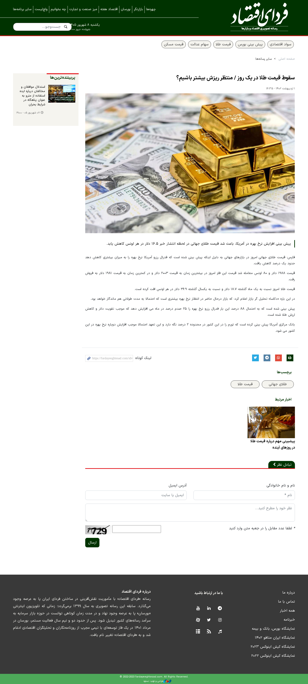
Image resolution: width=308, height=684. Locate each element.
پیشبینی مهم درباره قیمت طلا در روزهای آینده (272, 444)
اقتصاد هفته (109, 9)
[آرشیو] (198, 632)
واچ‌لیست (41, 9)
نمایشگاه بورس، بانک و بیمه (273, 628)
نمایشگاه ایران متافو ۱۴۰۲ (275, 637)
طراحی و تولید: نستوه (153, 681)
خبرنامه (289, 619)
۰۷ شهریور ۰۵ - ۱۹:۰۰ (28, 113)
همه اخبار (287, 610)
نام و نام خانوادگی (281, 485)
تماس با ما (286, 601)
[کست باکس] (220, 632)
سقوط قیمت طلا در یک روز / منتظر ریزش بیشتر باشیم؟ (235, 78)
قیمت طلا (223, 44)
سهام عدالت (200, 44)
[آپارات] (198, 620)
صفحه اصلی (286, 59)
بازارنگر (138, 9)
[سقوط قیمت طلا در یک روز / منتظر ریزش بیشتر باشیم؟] (190, 163)
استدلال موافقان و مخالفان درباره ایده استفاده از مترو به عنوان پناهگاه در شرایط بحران (32, 96)
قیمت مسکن (173, 44)
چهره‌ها (151, 9)
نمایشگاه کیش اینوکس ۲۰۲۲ (273, 656)
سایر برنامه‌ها (22, 9)
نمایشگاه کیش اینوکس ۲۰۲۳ (273, 646)
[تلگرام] (220, 609)
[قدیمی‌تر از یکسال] (271, 422)
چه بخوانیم (58, 9)
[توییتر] (209, 620)
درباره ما (288, 592)
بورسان (126, 9)
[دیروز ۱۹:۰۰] (61, 94)
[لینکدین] (209, 609)
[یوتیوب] (198, 609)
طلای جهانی (278, 384)
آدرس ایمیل (178, 485)
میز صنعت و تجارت (83, 9)
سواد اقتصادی (280, 44)
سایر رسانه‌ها (263, 59)
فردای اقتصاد (253, 17)
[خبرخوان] (209, 632)
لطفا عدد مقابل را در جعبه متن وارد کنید (262, 528)
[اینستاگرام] (220, 620)
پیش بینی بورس (250, 44)
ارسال (92, 542)
